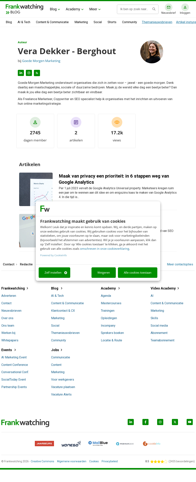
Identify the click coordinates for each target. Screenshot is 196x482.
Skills (154, 318)
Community (129, 22)
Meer (93, 9)
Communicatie (60, 357)
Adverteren (8, 296)
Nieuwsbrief (168, 12)
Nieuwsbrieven (11, 310)
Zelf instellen (53, 273)
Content (56, 365)
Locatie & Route (111, 340)
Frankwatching (13, 288)
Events (7, 350)
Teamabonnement (162, 340)
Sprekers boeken (112, 333)
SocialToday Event (13, 379)
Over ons (7, 318)
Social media (159, 325)
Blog (53, 9)
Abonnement (159, 333)
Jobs (55, 350)
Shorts (112, 22)
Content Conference (14, 365)
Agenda (106, 296)
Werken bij (8, 333)
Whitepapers (9, 340)
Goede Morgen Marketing (41, 61)
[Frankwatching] (24, 7)
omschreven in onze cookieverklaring (104, 248)
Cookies (94, 461)
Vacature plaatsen (63, 387)
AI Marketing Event (14, 357)
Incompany (108, 325)
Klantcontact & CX (63, 310)
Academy (73, 9)
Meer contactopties (180, 264)
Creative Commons (42, 461)
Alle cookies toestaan (137, 273)
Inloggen (185, 12)
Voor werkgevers (62, 379)
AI (152, 296)
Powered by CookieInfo (53, 255)
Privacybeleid (110, 461)
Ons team (7, 325)
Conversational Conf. (15, 372)
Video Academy (163, 288)
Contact (6, 303)
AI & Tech (24, 22)
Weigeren (103, 273)
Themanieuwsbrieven (157, 22)
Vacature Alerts (61, 394)
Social (98, 22)
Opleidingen (109, 318)
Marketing (81, 22)
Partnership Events (14, 387)
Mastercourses (111, 303)
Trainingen (107, 310)
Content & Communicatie (52, 22)
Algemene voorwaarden (71, 461)
